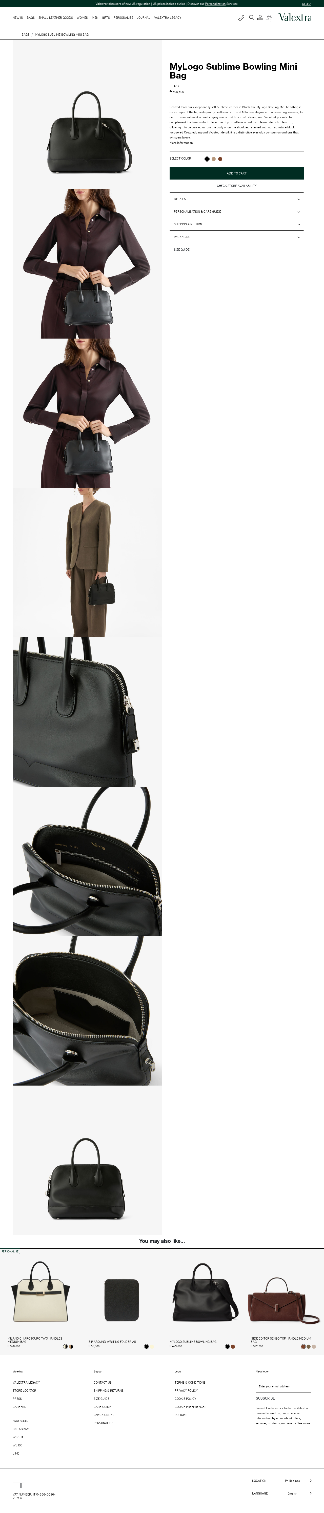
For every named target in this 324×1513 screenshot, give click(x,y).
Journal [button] (143, 17)
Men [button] (95, 17)
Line (16, 1453)
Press (17, 1398)
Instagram (21, 1429)
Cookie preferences (190, 1406)
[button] (261, 17)
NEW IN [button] (18, 17)
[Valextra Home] (294, 17)
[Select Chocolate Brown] (233, 1347)
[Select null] (309, 1347)
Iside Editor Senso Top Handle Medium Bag (281, 1340)
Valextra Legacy (26, 1382)
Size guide (182, 249)
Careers (19, 1406)
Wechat (19, 1437)
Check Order (104, 1414)
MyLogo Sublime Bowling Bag (193, 1341)
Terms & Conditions (190, 1382)
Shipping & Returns (109, 1390)
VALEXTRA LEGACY (167, 17)
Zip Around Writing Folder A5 (112, 1341)
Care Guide (102, 1406)
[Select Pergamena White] (152, 1347)
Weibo (17, 1445)
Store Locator (24, 1390)
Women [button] (82, 17)
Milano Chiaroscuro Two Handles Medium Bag (35, 1340)
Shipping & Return (188, 224)
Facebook (20, 1421)
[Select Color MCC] (220, 159)
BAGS (25, 34)
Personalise (123, 17)
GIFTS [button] (106, 17)
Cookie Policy (185, 1398)
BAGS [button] (31, 17)
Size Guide (101, 1398)
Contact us (103, 1382)
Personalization (184, 3)
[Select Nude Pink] (314, 1347)
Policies (181, 1414)
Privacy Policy (186, 1390)
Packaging (182, 236)
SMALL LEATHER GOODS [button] (55, 17)
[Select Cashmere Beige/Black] (71, 1347)
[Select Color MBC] (214, 159)
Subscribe (265, 1398)
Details (180, 199)
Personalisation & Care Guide (197, 211)
